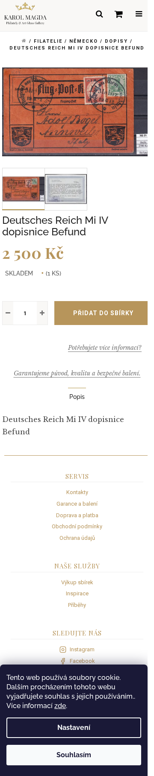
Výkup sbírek (77, 582)
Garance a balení (77, 504)
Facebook (82, 661)
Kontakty (77, 492)
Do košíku (103, 313)
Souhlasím (73, 755)
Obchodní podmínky (77, 526)
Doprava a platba (77, 515)
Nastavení (73, 727)
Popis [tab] (77, 396)
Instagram (82, 649)
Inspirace (77, 593)
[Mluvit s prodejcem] (105, 347)
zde (60, 706)
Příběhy (77, 605)
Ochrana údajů (77, 538)
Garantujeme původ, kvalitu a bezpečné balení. (77, 373)
